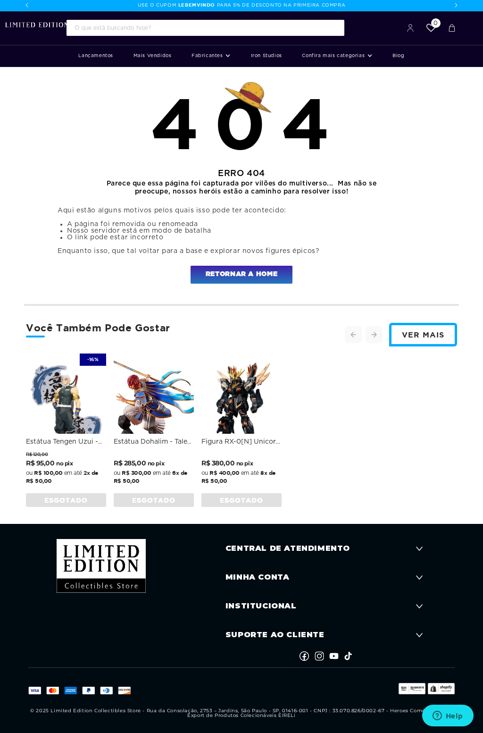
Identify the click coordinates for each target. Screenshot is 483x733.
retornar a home (241, 274)
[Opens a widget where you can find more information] (448, 716)
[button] (211, 56)
